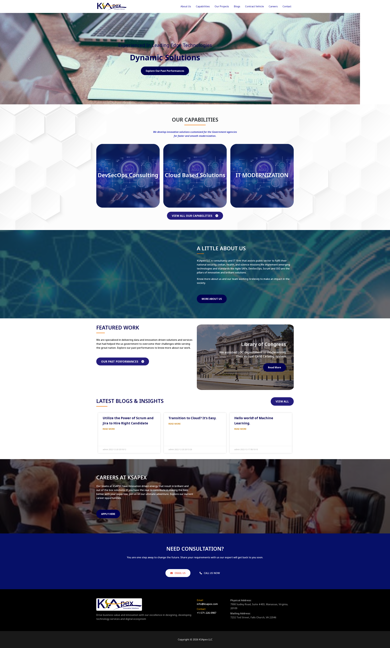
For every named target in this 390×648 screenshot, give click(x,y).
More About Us (212, 299)
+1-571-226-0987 (206, 612)
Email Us (180, 573)
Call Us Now (211, 573)
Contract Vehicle (254, 6)
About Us (186, 6)
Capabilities (203, 6)
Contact (287, 6)
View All (282, 401)
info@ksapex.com (207, 604)
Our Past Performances (120, 361)
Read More (274, 367)
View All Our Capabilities (192, 216)
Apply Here (108, 514)
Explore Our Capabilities (195, 71)
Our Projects (222, 6)
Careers (273, 6)
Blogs (237, 6)
